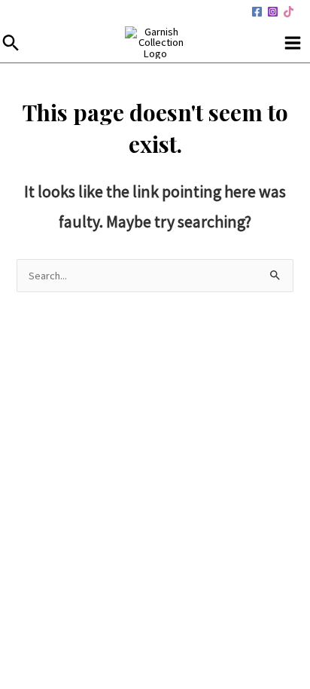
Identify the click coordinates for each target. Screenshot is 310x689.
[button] (11, 42)
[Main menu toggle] (292, 43)
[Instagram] (272, 11)
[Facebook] (257, 11)
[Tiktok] (288, 11)
